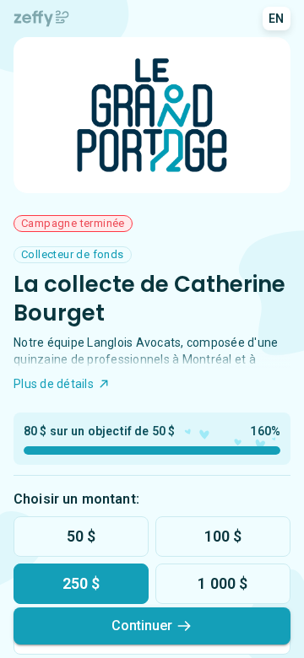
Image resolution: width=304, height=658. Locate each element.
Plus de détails (54, 384)
